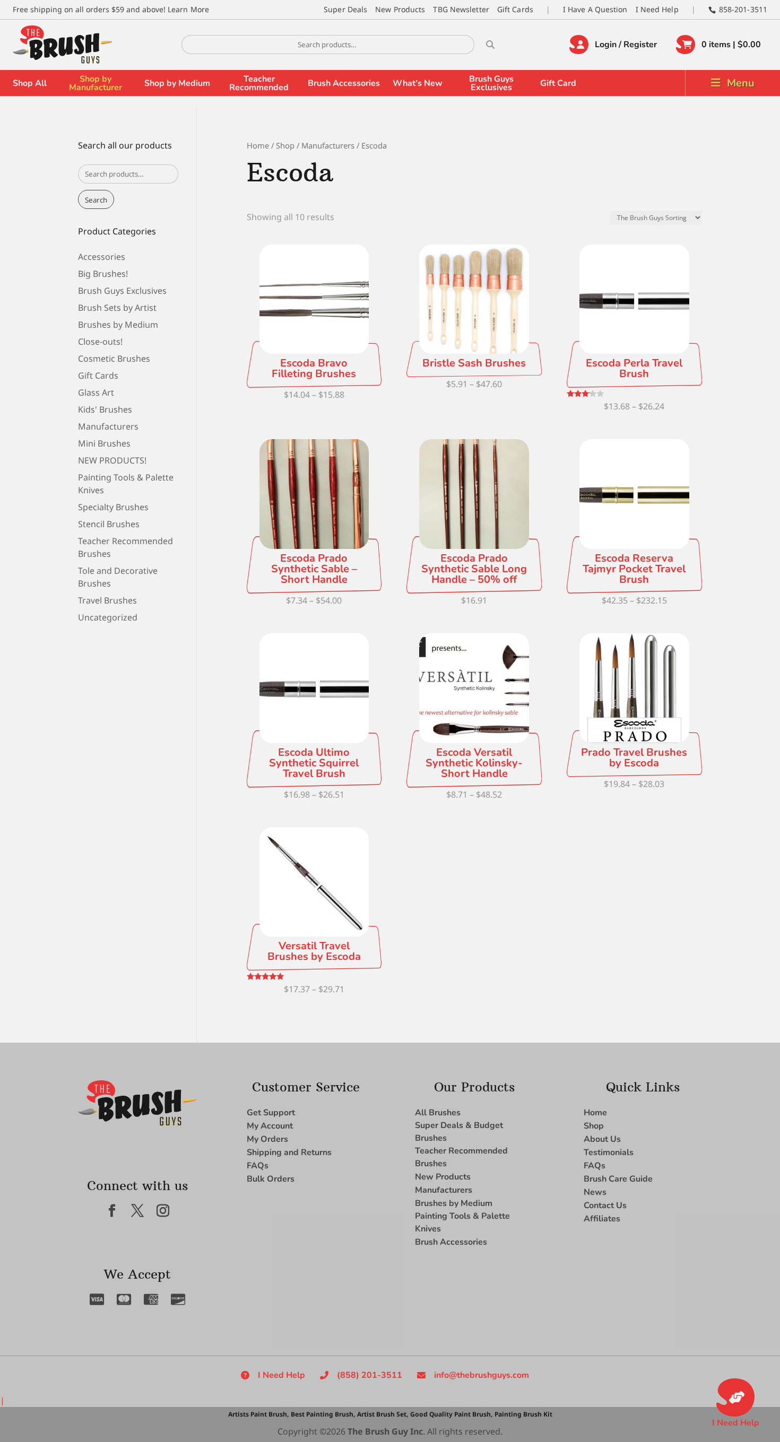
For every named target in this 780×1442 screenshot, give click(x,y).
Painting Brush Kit (523, 1414)
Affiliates (602, 1219)
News (595, 1192)
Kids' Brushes (105, 409)
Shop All (30, 83)
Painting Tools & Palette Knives (462, 1222)
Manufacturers (327, 145)
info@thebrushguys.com (481, 1375)
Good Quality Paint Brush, (451, 1414)
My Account (270, 1126)
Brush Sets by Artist (117, 307)
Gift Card (558, 83)
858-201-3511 (743, 9)
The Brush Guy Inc (385, 1431)
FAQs (257, 1166)
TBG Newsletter (461, 9)
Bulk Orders (270, 1179)
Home (258, 145)
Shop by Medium (177, 83)
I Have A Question (595, 9)
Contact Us (605, 1205)
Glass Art (96, 392)
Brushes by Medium (118, 324)
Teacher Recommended (259, 83)
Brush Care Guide (618, 1179)
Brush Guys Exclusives (491, 83)
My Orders (267, 1139)
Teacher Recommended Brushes (461, 1157)
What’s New (418, 83)
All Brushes (438, 1112)
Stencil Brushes (109, 524)
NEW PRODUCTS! (112, 460)
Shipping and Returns (289, 1152)
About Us (602, 1139)
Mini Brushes (104, 443)
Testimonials (609, 1152)
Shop (285, 145)
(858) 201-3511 (369, 1375)
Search (96, 200)
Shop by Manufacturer (95, 83)
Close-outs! (100, 341)
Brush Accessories (344, 83)
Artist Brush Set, (382, 1414)
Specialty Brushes (113, 507)
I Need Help (657, 9)
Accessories (101, 257)
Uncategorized (107, 617)
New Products (400, 9)
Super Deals (345, 9)
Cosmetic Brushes (114, 358)
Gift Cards (515, 9)
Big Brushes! (103, 273)
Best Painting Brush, (323, 1414)
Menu (741, 83)
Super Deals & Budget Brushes (459, 1132)
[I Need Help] (735, 1397)
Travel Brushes (107, 600)
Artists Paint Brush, (258, 1414)
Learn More (188, 9)
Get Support (271, 1112)
